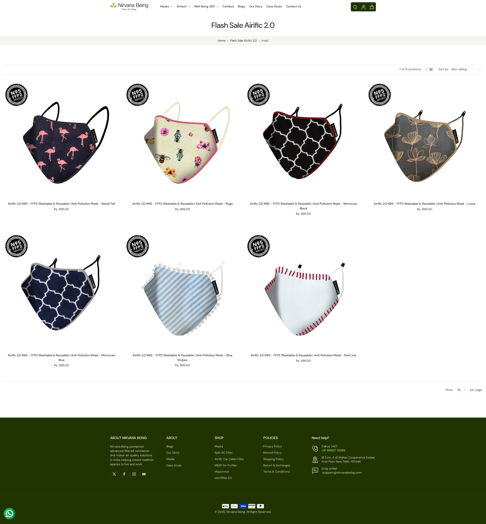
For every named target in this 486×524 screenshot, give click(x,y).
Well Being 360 (204, 6)
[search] (355, 7)
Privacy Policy (272, 446)
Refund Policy (272, 453)
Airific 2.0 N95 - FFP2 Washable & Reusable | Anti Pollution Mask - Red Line (303, 355)
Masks (164, 6)
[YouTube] (144, 474)
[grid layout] (431, 69)
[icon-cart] (372, 6)
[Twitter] (114, 474)
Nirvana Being (235, 512)
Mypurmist (222, 472)
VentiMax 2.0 (223, 478)
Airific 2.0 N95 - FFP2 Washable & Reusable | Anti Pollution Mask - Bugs (182, 204)
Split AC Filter (224, 453)
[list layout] (426, 69)
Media (170, 459)
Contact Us (293, 6)
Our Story (255, 6)
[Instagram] (134, 474)
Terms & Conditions (276, 472)
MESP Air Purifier (226, 465)
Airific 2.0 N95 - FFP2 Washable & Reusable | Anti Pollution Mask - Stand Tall (61, 204)
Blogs (241, 6)
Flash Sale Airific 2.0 (243, 40)
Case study (173, 465)
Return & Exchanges (276, 465)
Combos (228, 6)
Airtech (182, 6)
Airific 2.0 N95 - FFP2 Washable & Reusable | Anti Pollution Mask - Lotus (424, 204)
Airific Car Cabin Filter (229, 459)
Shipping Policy (273, 459)
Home (222, 40)
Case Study (274, 6)
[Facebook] (124, 474)
